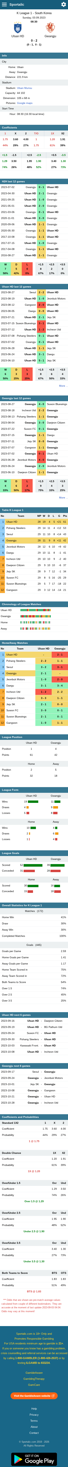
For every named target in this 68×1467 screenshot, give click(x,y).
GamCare (34, 1384)
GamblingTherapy (34, 1378)
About (34, 1426)
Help (34, 1408)
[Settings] (64, 4)
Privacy (34, 1414)
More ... (63, 385)
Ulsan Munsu (24, 87)
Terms (34, 1420)
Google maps (24, 103)
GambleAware (34, 1372)
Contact (34, 1432)
